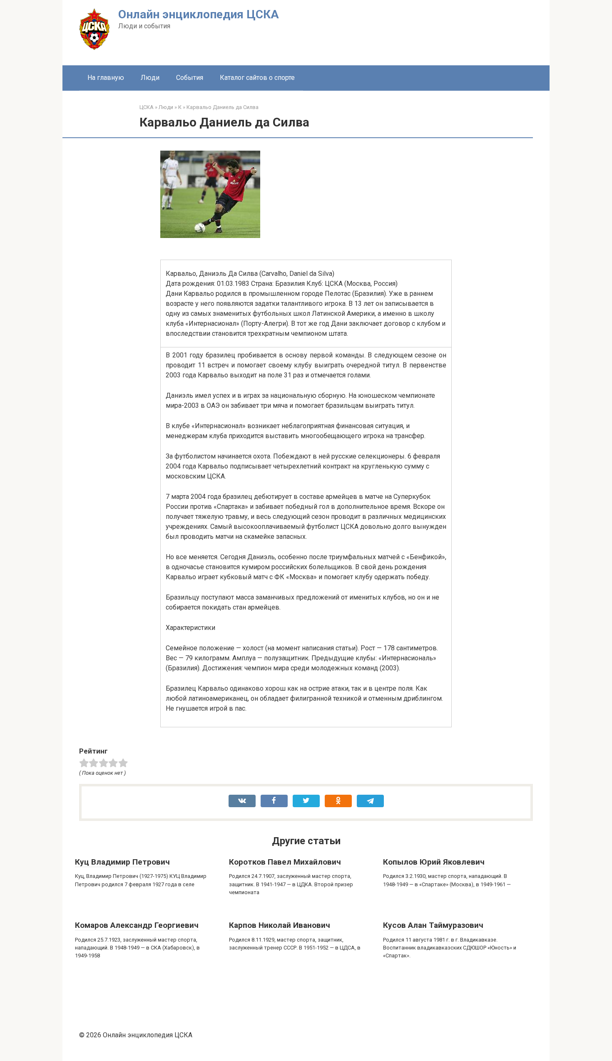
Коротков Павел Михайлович (285, 862)
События (189, 78)
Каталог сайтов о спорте (257, 78)
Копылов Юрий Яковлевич (434, 862)
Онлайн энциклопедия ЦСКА (198, 14)
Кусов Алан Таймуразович (433, 925)
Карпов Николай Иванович (279, 925)
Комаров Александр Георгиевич (137, 925)
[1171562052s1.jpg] (210, 236)
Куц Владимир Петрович (122, 862)
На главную (105, 78)
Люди (150, 78)
